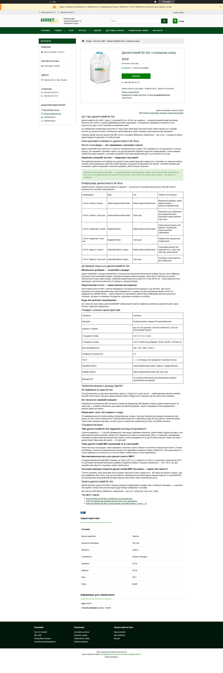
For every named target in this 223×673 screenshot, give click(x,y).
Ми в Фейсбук (119, 635)
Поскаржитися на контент (111, 654)
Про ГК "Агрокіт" (40, 632)
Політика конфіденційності (45, 641)
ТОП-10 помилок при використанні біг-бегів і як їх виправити (111, 501)
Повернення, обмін (138, 30)
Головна (45, 30)
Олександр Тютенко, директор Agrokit (166, 113)
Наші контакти (119, 632)
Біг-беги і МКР (99, 41)
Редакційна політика (42, 638)
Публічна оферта (81, 641)
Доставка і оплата (81, 632)
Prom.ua (124, 652)
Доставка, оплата (115, 30)
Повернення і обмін (82, 638)
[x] (84, 513)
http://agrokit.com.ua (51, 110)
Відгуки (97, 30)
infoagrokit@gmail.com (52, 114)
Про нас (82, 30)
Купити (136, 76)
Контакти (157, 30)
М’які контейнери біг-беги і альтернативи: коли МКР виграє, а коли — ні (116, 503)
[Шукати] (164, 21)
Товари (58, 30)
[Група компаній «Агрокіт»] (50, 24)
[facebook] (82, 513)
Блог (71, 30)
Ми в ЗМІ (37, 635)
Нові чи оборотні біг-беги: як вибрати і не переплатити (109, 499)
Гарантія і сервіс (80, 635)
